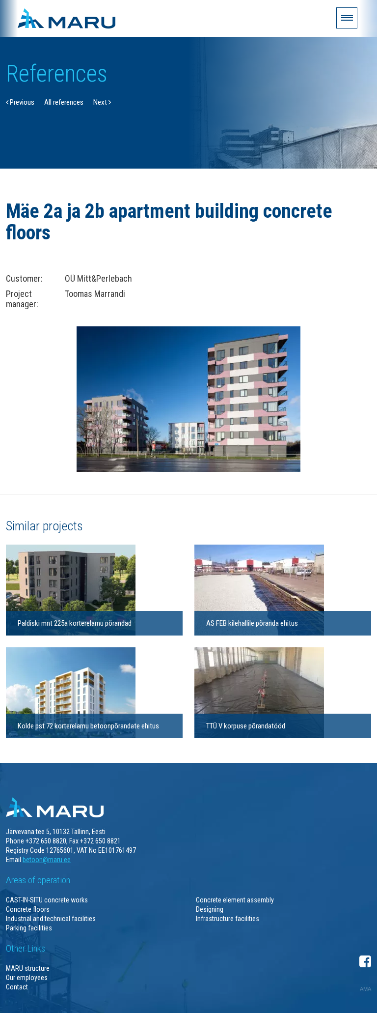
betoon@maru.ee (47, 860)
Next (100, 102)
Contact (17, 987)
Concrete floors (28, 909)
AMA (365, 989)
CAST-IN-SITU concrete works (47, 900)
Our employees (27, 978)
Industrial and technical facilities (51, 919)
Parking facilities (29, 928)
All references (63, 102)
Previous (21, 102)
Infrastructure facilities (227, 919)
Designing (209, 909)
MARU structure (28, 968)
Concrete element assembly (235, 900)
